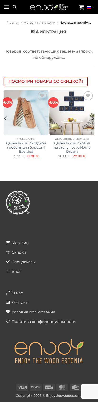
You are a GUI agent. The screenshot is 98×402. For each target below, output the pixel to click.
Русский (90, 7)
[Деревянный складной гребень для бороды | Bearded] (26, 112)
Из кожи (48, 22)
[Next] (92, 128)
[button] (6, 7)
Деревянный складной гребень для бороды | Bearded (26, 147)
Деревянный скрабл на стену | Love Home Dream (72, 147)
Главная (12, 22)
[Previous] (6, 128)
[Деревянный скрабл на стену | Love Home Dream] (71, 112)
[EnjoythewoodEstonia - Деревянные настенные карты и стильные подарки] (49, 7)
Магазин (31, 22)
